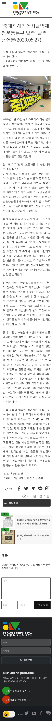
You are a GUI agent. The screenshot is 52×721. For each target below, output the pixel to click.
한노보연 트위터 (26, 713)
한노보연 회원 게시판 (48, 713)
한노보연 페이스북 (41, 713)
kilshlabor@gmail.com (18, 673)
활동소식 (13, 503)
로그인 (20, 714)
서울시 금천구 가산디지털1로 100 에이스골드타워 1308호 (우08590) (25, 679)
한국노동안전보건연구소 (26, 8)
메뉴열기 (3, 4)
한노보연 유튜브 (34, 713)
